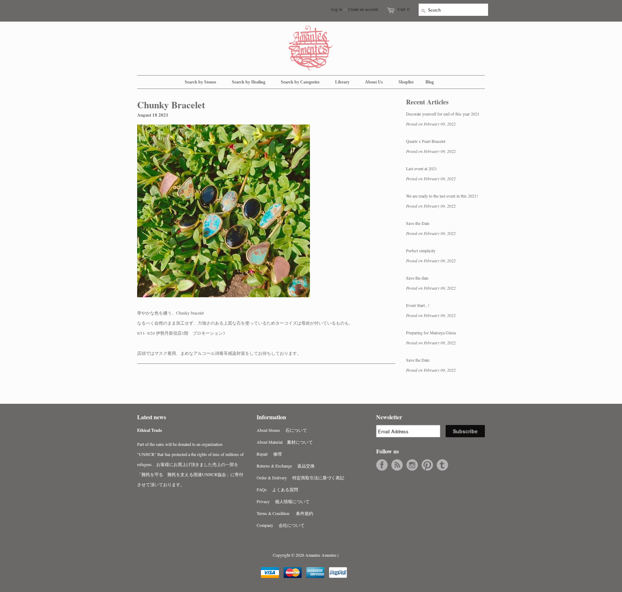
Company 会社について (281, 525)
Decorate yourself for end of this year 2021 (442, 114)
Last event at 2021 (421, 168)
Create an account (363, 9)
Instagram (412, 465)
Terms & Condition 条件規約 (285, 513)
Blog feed (397, 465)
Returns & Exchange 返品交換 (286, 466)
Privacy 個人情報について (283, 501)
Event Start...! (417, 305)
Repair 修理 (269, 454)
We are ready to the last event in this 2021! (442, 196)
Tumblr (442, 465)
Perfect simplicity (421, 250)
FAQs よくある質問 (277, 489)
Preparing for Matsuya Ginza (431, 332)
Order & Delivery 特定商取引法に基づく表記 (300, 477)
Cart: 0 (403, 9)
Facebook (382, 465)
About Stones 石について (282, 430)
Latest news (151, 417)
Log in (336, 9)
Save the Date (417, 223)
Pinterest (427, 465)
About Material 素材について (285, 442)
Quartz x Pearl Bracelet (425, 141)
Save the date (417, 278)
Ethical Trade (149, 430)
